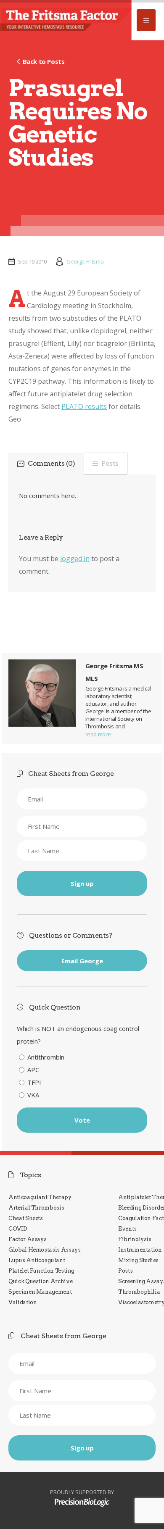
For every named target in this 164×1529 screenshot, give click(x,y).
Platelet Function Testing (41, 1271)
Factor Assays (27, 1239)
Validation (22, 1302)
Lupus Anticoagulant (36, 1260)
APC (33, 1069)
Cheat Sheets (25, 1218)
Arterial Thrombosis (36, 1208)
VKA (33, 1095)
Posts (110, 463)
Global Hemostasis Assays (44, 1250)
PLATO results (84, 406)
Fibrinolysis (134, 1239)
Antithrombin (45, 1057)
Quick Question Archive (40, 1281)
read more (98, 734)
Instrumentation (140, 1250)
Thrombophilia (139, 1292)
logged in (75, 558)
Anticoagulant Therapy (39, 1197)
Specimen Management (39, 1292)
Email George (82, 961)
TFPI (34, 1082)
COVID (17, 1229)
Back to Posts (43, 61)
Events (127, 1229)
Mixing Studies (138, 1260)
